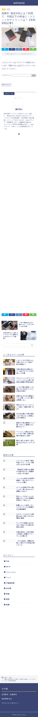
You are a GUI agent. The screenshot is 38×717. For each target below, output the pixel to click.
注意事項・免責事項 (9, 694)
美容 (8, 599)
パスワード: (7, 75)
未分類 (8, 588)
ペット (8, 577)
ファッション (11, 572)
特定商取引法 (7, 699)
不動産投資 (10, 583)
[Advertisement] (19, 223)
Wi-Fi (8, 567)
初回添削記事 (7, 84)
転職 (8, 605)
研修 (4, 9)
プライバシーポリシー (10, 703)
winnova (19, 3)
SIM (7, 561)
